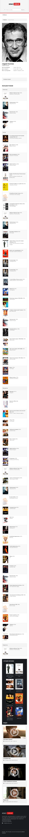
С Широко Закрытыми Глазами (16, 310)
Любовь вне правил (14, 429)
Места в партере (13, 154)
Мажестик (12, 288)
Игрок (11, 367)
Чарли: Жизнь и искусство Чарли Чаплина (9, 676)
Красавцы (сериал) (14, 231)
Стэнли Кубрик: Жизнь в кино (16, 279)
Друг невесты (12, 144)
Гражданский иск (13, 329)
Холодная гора (13, 507)
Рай (10, 517)
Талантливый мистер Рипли (15, 585)
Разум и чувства (13, 614)
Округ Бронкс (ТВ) (13, 604)
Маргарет (12, 391)
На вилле (11, 565)
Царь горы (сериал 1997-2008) (16, 348)
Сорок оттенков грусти (14, 477)
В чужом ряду (12, 260)
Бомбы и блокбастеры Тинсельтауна (17, 173)
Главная (5, 19)
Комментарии (7, 79)
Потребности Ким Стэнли (15, 193)
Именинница (12, 526)
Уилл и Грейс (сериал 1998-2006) (16, 338)
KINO (14, 4)
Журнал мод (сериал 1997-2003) (16, 357)
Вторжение (12, 458)
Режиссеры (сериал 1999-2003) (16, 298)
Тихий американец (14, 546)
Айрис (11, 556)
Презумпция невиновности (15, 634)
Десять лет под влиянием (15, 250)
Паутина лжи (12, 111)
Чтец (11, 419)
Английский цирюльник (15, 536)
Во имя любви (12, 497)
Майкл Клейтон (13, 164)
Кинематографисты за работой (16, 183)
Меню (5, 15)
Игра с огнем (12, 438)
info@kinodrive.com (8, 823)
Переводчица (13, 102)
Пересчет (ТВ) (12, 401)
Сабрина (11, 121)
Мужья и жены (13, 377)
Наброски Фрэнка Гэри (14, 92)
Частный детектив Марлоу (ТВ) (16, 595)
